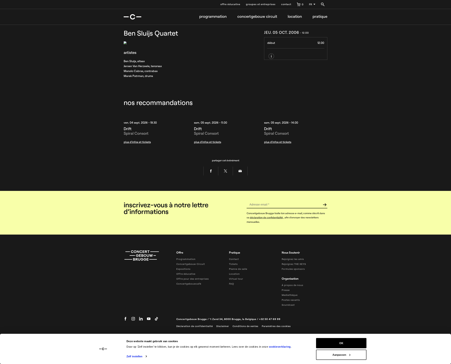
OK (341, 343)
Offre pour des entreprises (192, 278)
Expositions (183, 268)
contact (286, 4)
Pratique (320, 16)
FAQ (231, 283)
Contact (234, 259)
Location (295, 16)
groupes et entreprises (261, 4)
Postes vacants (291, 299)
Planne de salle (238, 268)
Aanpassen (339, 354)
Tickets (233, 264)
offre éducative (230, 4)
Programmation (213, 16)
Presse (286, 290)
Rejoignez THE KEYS (294, 264)
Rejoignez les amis (293, 259)
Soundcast (288, 304)
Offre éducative (185, 273)
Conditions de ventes (245, 326)
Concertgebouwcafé (188, 283)
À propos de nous (292, 285)
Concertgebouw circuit (257, 16)
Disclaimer (222, 326)
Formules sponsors (293, 268)
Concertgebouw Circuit (190, 264)
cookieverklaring (280, 346)
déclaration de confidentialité (266, 217)
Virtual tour (236, 278)
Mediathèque (290, 295)
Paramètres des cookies (276, 326)
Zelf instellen (134, 356)
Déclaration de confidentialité (194, 326)
